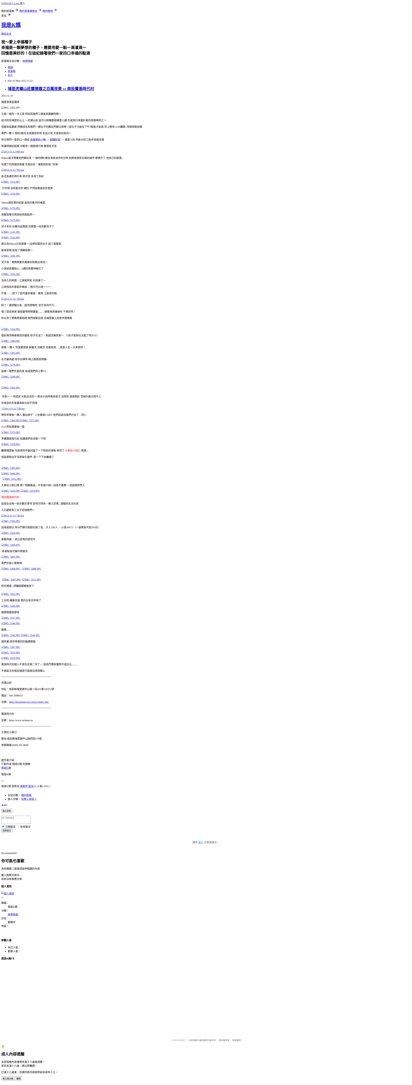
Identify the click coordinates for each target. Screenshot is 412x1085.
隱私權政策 (224, 1040)
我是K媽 (11, 25)
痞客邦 (24, 786)
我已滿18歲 (8, 1078)
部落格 (11, 71)
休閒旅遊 (28, 61)
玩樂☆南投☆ (29, 799)
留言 (30, 786)
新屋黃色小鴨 (38, 139)
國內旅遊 (26, 795)
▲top (4, 804)
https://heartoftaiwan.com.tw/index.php (29, 702)
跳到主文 (6, 33)
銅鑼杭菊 (55, 139)
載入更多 (7, 811)
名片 (10, 75)
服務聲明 (236, 1040)
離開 (18, 1078)
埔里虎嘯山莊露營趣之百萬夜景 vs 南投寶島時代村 (51, 89)
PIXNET (182, 1040)
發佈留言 (7, 830)
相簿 (10, 67)
